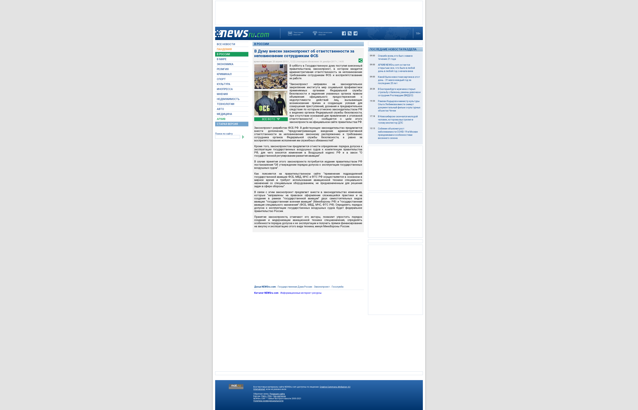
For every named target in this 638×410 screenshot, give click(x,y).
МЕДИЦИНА (224, 114)
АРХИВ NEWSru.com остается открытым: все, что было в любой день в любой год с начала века (396, 67)
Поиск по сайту (224, 133)
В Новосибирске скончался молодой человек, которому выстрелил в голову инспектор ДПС (398, 119)
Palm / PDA (266, 396)
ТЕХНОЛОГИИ (225, 104)
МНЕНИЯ (222, 94)
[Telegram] (355, 33)
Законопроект (322, 286)
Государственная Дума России (295, 286)
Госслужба (337, 286)
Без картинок (279, 396)
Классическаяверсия (325, 33)
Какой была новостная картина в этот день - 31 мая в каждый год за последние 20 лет (399, 80)
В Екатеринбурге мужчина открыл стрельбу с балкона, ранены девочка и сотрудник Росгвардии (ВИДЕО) (399, 92)
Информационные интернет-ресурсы (300, 293)
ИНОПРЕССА (225, 89)
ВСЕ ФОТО (269, 119)
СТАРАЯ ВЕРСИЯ (227, 124)
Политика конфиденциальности (268, 401)
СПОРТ (221, 79)
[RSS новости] (350, 33)
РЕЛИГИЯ (223, 69)
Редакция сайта (277, 394)
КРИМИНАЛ (224, 74)
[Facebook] (344, 33)
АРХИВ (221, 119)
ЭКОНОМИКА (225, 64)
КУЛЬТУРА (223, 84)
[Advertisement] (319, 13)
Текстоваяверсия (298, 33)
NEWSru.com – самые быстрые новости (272, 398)
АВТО (220, 109)
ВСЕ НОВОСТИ (226, 44)
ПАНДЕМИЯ (224, 49)
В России (261, 44)
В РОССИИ (223, 54)
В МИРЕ (221, 59)
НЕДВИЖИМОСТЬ (228, 99)
